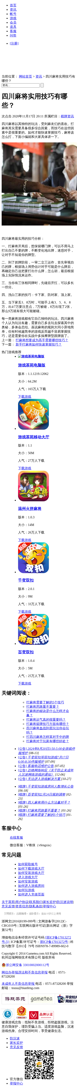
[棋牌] (46, 786)
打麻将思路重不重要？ (42, 706)
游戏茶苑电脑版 (31, 365)
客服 (13, 31)
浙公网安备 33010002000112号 (27, 965)
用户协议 (22, 902)
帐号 (13, 14)
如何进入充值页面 (31, 894)
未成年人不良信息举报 (18, 983)
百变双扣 (26, 652)
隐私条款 (35, 906)
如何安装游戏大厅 (31, 873)
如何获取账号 (28, 864)
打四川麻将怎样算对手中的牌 (47, 737)
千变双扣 (26, 580)
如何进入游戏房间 (31, 885)
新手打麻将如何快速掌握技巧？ (39, 344)
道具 (13, 27)
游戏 (13, 18)
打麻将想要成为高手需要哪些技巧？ (42, 340)
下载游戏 (24, 396)
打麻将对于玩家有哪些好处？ (47, 741)
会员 (13, 22)
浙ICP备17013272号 (54, 942)
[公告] (36, 766)
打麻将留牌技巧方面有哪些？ (47, 724)
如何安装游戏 (28, 881)
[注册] (14, 43)
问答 (13, 35)
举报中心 (49, 906)
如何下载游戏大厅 (31, 868)
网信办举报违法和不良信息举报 (25, 972)
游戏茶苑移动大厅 (33, 437)
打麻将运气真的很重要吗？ (46, 719)
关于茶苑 (8, 902)
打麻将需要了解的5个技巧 (45, 702)
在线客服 (16, 837)
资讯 (13, 9)
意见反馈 (8, 906)
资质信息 (22, 906)
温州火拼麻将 (29, 508)
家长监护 (49, 902)
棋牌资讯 (67, 116)
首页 (13, 5)
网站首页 (25, 76)
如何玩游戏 (26, 890)
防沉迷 (15, 1038)
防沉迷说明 (65, 902)
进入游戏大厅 (28, 877)
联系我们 (35, 902)
